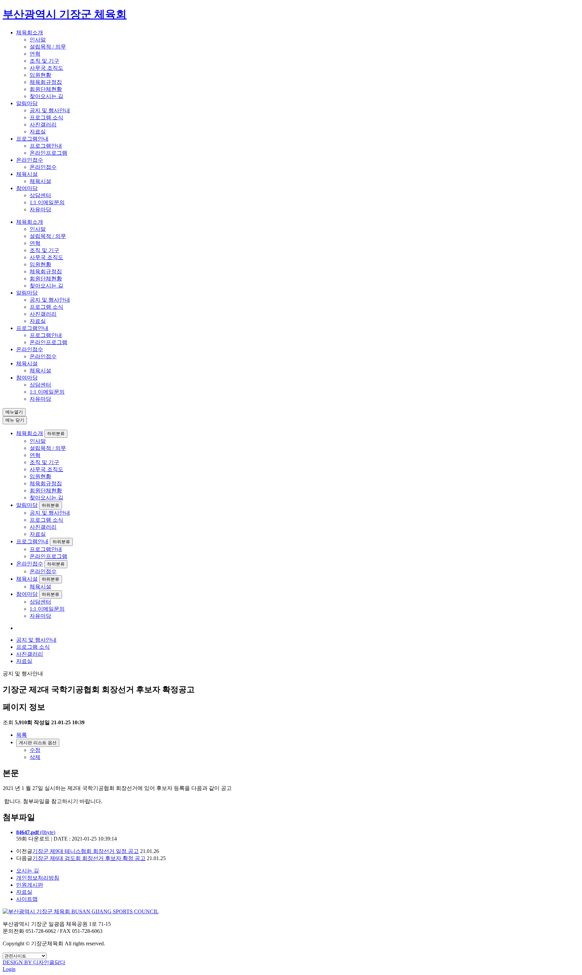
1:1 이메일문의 (47, 202)
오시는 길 (27, 871)
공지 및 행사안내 (50, 110)
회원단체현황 (46, 89)
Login (9, 969)
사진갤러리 (43, 124)
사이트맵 (27, 899)
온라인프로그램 (48, 153)
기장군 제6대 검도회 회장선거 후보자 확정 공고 (89, 858)
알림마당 (27, 103)
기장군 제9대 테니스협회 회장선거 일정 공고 (85, 851)
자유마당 (40, 209)
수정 (35, 750)
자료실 (38, 131)
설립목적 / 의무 (48, 47)
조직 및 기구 (44, 61)
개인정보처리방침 (37, 878)
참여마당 (27, 188)
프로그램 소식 (46, 117)
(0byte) (35, 832)
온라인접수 (29, 160)
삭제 (35, 757)
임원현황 (40, 75)
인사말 (38, 39)
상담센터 (40, 195)
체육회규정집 (46, 82)
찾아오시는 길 (46, 96)
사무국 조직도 (46, 68)
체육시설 (27, 174)
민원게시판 (29, 885)
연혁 (35, 54)
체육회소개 (29, 32)
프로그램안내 (32, 139)
